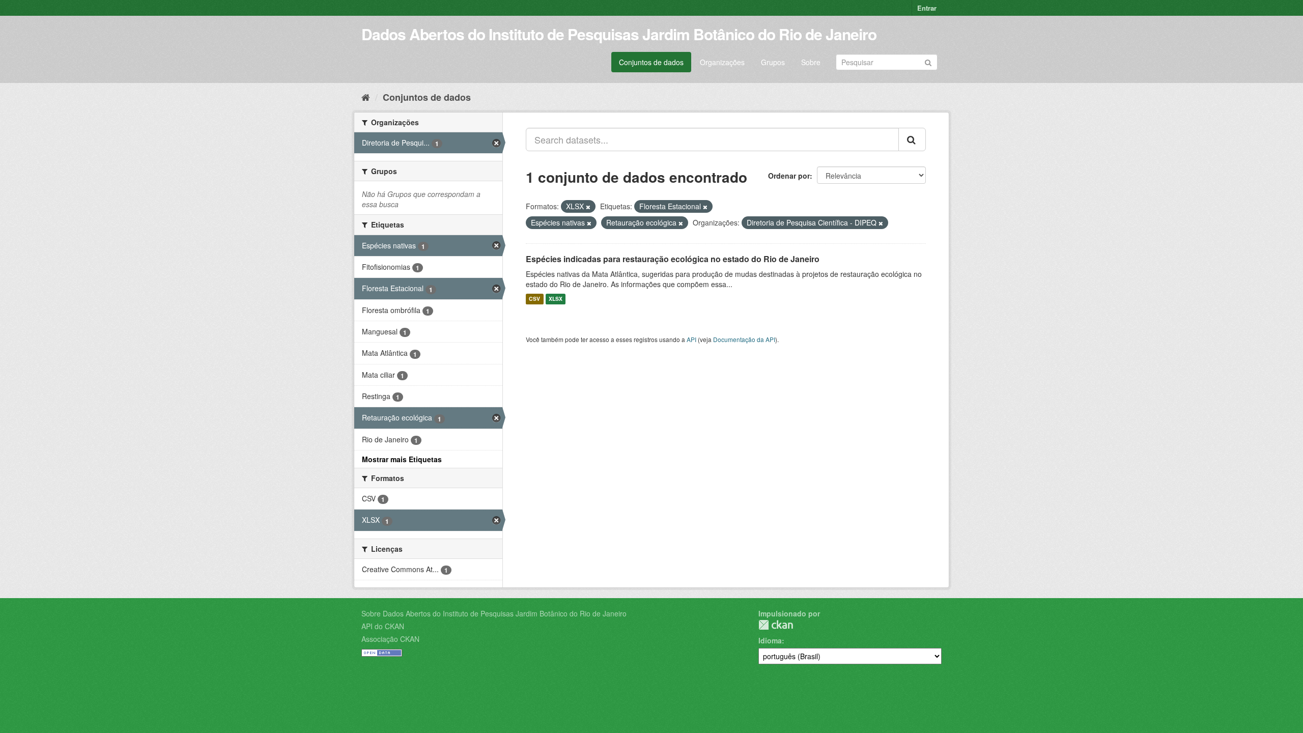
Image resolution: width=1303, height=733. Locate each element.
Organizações (722, 62)
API (691, 339)
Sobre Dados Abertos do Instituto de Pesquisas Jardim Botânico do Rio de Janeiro (494, 613)
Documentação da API (744, 339)
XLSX (555, 299)
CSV (534, 299)
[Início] (365, 96)
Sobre (810, 62)
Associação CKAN (390, 639)
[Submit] (928, 61)
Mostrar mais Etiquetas (402, 459)
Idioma (770, 640)
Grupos (773, 62)
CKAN (775, 624)
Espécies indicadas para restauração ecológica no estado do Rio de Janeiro (672, 259)
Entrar (927, 8)
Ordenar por (789, 176)
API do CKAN (382, 626)
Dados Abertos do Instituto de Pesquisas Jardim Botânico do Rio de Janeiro (618, 34)
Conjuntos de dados (651, 62)
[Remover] (588, 207)
